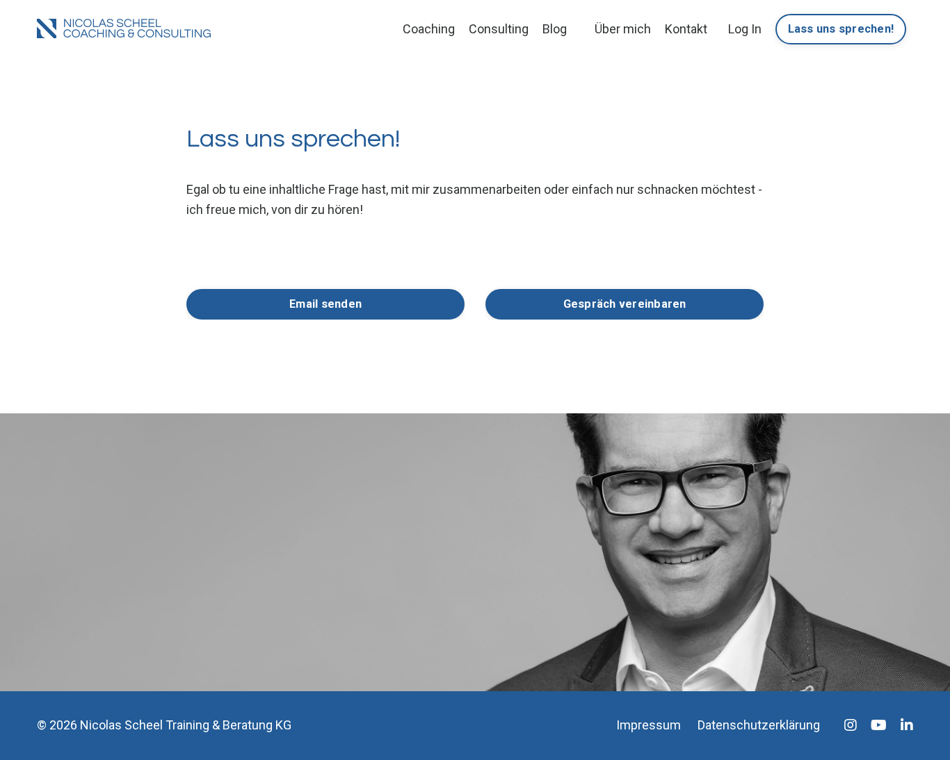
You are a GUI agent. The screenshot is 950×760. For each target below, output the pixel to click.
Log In (745, 29)
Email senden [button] (325, 304)
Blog (554, 29)
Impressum (648, 725)
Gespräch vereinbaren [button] (624, 304)
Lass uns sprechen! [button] (841, 28)
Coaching (429, 29)
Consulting (499, 29)
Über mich (623, 29)
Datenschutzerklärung (759, 725)
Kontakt (686, 29)
